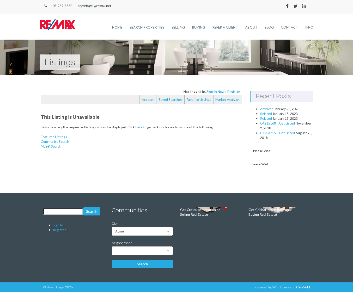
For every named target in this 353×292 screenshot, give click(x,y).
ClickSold (303, 287)
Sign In (58, 225)
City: (115, 223)
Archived (267, 109)
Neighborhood (122, 243)
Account (148, 99)
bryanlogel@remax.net (94, 6)
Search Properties (146, 27)
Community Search (55, 141)
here (138, 127)
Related (266, 114)
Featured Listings (54, 137)
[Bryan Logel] (57, 22)
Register (233, 91)
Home (117, 27)
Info (309, 27)
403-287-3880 (61, 6)
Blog (269, 27)
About (251, 27)
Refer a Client (225, 27)
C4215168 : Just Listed (277, 123)
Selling (178, 27)
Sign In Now (216, 91)
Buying (198, 27)
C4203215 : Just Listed (277, 133)
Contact (289, 27)
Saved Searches (171, 99)
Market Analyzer (227, 99)
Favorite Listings (199, 99)
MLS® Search (51, 146)
